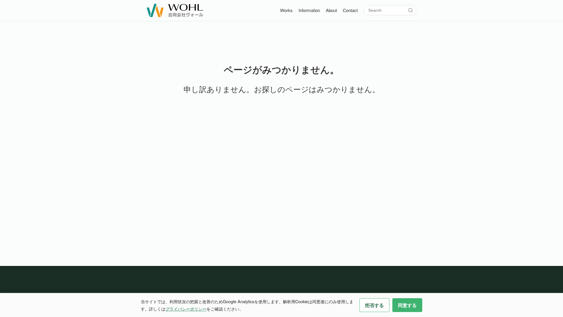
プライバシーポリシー (185, 309)
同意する (407, 305)
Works (286, 10)
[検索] (410, 10)
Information (309, 10)
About (331, 10)
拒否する (374, 305)
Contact (350, 10)
